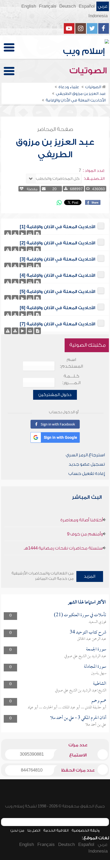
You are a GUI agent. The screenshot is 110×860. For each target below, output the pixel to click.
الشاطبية (99, 684)
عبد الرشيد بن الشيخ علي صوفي (85, 656)
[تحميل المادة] (15, 233)
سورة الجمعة (96, 649)
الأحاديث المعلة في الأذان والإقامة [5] (57, 291)
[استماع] (22, 233)
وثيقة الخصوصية (86, 830)
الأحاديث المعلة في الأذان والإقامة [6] (57, 307)
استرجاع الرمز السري (85, 455)
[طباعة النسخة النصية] (30, 233)
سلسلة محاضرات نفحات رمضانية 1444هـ (63, 548)
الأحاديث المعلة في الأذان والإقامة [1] (57, 226)
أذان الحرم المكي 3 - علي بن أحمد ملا (78, 718)
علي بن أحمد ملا (95, 725)
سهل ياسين (98, 673)
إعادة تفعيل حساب (86, 473)
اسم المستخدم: (71, 363)
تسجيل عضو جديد (87, 464)
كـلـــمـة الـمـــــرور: (71, 379)
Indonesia (98, 16)
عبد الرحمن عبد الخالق (91, 639)
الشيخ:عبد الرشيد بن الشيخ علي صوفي (80, 690)
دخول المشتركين (55, 394)
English (28, 6)
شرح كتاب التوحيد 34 (88, 632)
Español (87, 6)
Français (47, 6)
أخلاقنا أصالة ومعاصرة (81, 520)
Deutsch (67, 6)
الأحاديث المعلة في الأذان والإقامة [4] (57, 275)
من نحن (17, 830)
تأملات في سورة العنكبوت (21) (80, 615)
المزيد (89, 576)
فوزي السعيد (97, 622)
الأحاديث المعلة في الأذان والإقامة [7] (57, 324)
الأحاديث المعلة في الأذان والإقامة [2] (57, 243)
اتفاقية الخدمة (56, 830)
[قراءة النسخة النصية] (37, 233)
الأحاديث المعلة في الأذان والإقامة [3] (57, 259)
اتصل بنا (33, 830)
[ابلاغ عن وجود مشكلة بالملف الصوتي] (7, 233)
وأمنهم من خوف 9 (85, 534)
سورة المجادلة (95, 667)
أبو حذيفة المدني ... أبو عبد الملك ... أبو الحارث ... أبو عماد (67, 707)
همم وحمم (98, 701)
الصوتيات (89, 70)
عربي (103, 6)
